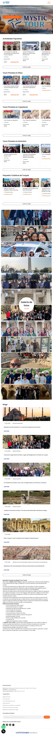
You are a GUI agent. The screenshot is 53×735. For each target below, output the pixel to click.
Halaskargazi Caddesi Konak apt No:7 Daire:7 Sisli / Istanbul (19, 688)
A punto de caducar (10, 145)
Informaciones (7, 685)
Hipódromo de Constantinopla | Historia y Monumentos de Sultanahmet (24, 566)
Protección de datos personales (10, 707)
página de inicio (6, 697)
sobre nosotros (6, 703)
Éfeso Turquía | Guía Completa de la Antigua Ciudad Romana (21, 538)
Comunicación (6, 699)
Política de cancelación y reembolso (11, 705)
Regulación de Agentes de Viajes (10, 709)
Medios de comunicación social (11, 721)
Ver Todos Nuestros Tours (12, 17)
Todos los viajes (26, 67)
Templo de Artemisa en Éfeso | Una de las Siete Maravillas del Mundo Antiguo (25, 510)
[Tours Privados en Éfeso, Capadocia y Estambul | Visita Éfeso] (10, 2)
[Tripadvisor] (13, 725)
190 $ (5, 93)
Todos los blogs (26, 575)
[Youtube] (10, 725)
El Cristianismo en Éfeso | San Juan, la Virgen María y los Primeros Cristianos (25, 482)
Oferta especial (8, 43)
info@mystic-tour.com (14, 691)
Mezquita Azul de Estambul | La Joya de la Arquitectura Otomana (22, 427)
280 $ (5, 60)
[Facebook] (7, 725)
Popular (25, 77)
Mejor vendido (8, 111)
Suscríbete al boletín (8, 713)
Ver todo (26, 308)
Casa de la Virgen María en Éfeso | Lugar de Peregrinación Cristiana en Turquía (26, 455)
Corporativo (6, 694)
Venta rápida (8, 77)
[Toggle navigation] (48, 3)
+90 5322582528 (9, 689)
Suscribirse (47, 717)
